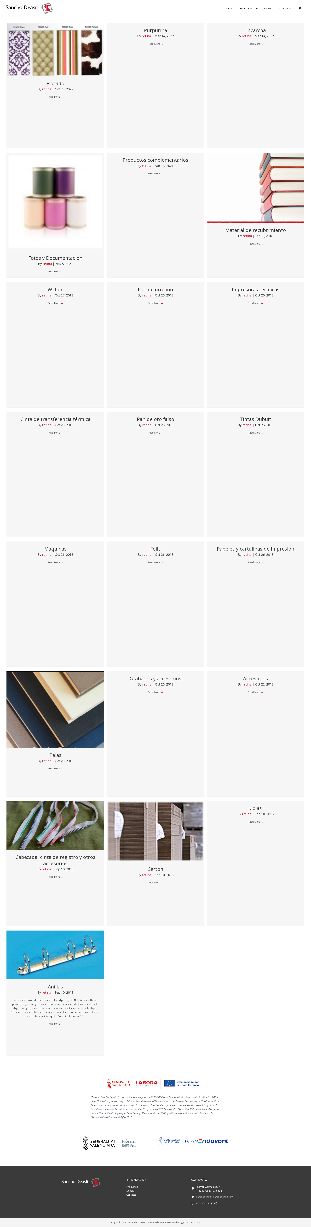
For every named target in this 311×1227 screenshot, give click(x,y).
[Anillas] (55, 954)
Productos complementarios (155, 159)
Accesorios (255, 678)
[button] (248, 8)
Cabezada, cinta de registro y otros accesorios (55, 860)
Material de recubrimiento (255, 230)
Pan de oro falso (155, 419)
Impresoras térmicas (255, 289)
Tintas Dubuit (255, 419)
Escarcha (255, 30)
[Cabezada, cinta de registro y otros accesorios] (55, 825)
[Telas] (55, 709)
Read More (55, 96)
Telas (55, 755)
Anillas (55, 986)
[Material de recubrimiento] (255, 187)
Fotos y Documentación (55, 258)
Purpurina (155, 30)
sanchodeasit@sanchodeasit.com (214, 1196)
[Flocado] (55, 49)
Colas (255, 808)
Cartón (155, 869)
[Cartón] (155, 831)
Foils (155, 548)
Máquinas (55, 548)
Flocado (55, 83)
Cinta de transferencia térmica (55, 419)
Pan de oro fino (155, 289)
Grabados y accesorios (155, 678)
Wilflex (55, 289)
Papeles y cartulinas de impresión (255, 548)
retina (47, 89)
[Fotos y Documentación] (55, 201)
